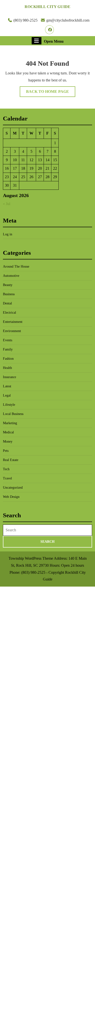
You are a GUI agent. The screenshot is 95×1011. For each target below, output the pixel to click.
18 (23, 168)
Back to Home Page (50, 93)
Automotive (11, 276)
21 (47, 168)
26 (31, 177)
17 (15, 168)
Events (7, 340)
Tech (6, 469)
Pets (6, 451)
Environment (12, 331)
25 (23, 177)
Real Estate (10, 460)
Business (9, 294)
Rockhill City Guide (47, 7)
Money (7, 441)
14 (47, 160)
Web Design (11, 497)
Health (7, 368)
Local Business (13, 414)
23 (7, 177)
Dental (7, 303)
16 (7, 168)
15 (55, 160)
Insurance (9, 377)
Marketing (10, 423)
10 (15, 160)
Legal (7, 395)
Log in (7, 234)
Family (8, 349)
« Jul (6, 204)
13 (40, 160)
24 (15, 177)
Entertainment (12, 322)
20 (40, 168)
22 (55, 168)
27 (40, 177)
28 (47, 177)
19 (31, 168)
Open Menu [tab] (54, 41)
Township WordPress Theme (31, 558)
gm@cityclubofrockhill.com (67, 20)
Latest (7, 386)
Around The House (16, 266)
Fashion (8, 358)
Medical (8, 432)
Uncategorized (13, 487)
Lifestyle (9, 404)
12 (31, 160)
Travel (7, 478)
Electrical (9, 312)
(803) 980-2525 (25, 20)
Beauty (7, 285)
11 (23, 160)
